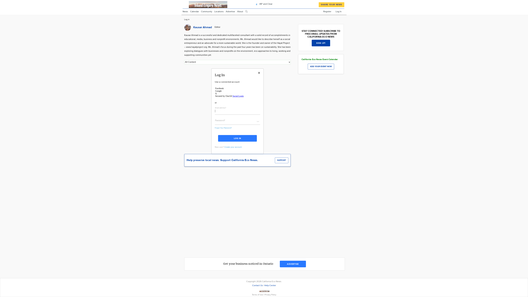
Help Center (270, 285)
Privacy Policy (270, 295)
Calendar (194, 11)
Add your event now (321, 66)
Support (281, 160)
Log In (339, 11)
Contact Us (257, 285)
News (185, 11)
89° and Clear (265, 4)
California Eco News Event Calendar (320, 59)
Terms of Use (258, 295)
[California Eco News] (207, 4)
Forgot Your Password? (223, 128)
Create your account (233, 147)
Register (327, 11)
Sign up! (321, 43)
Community (206, 11)
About (240, 11)
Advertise (230, 11)
